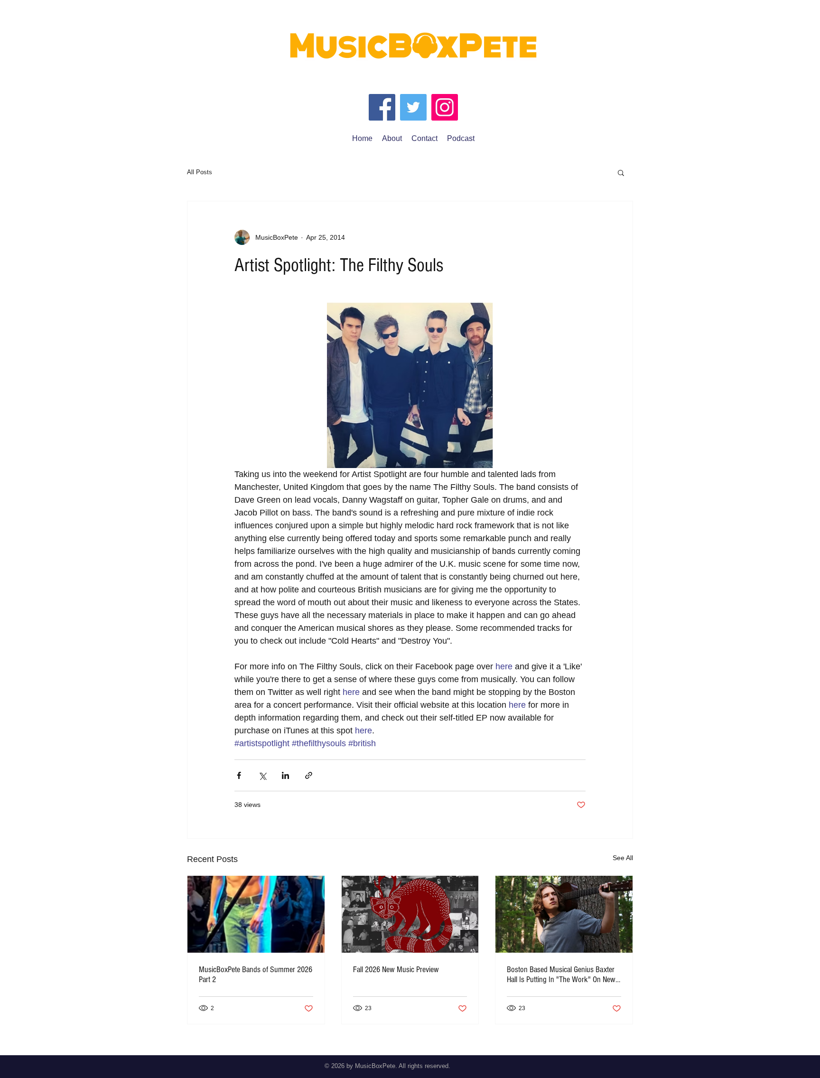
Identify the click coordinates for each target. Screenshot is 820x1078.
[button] (620, 172)
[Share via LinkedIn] (285, 775)
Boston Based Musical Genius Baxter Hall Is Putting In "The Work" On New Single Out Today (561, 974)
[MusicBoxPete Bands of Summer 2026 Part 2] (256, 914)
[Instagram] (444, 107)
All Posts (199, 172)
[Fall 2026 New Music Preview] (410, 914)
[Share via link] (308, 775)
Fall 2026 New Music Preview (396, 970)
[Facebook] (382, 107)
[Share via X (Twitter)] (262, 775)
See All (623, 858)
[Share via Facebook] (238, 775)
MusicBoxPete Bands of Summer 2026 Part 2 (255, 974)
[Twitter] (413, 107)
